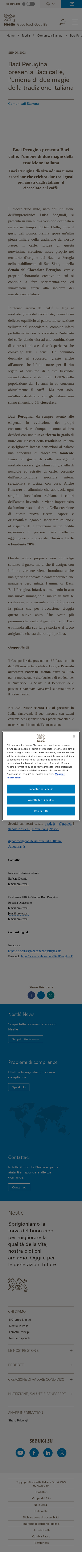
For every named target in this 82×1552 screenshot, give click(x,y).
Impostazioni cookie (41, 788)
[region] (41, 776)
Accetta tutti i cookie (41, 799)
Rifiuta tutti (41, 810)
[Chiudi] (74, 736)
